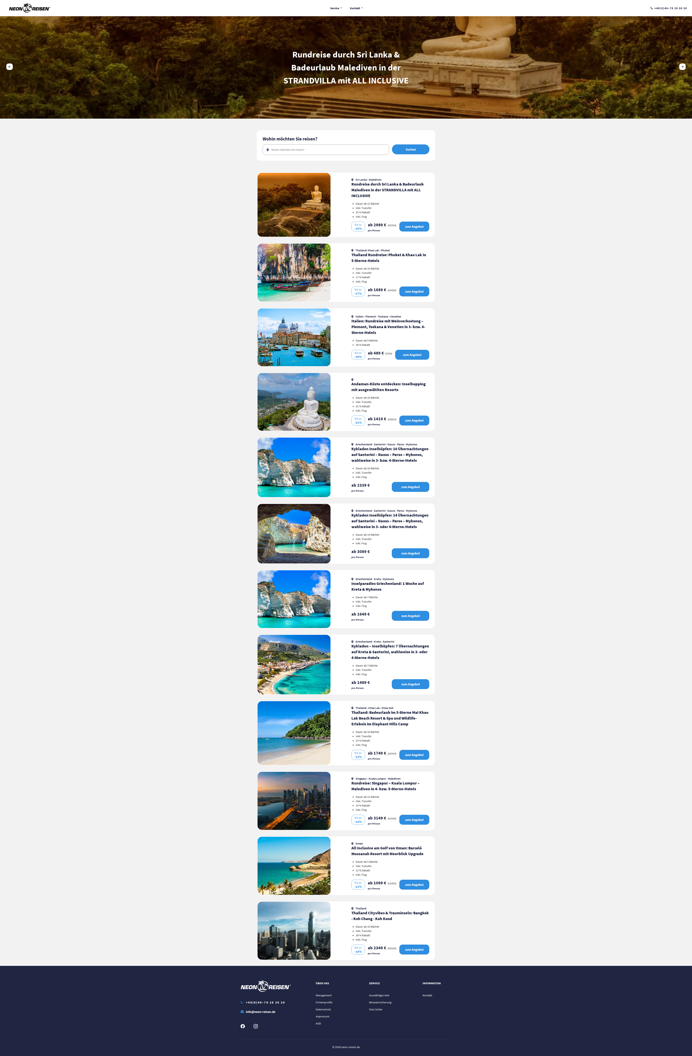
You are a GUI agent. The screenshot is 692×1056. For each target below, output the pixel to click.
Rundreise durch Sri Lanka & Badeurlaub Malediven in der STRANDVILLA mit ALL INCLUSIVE (346, 67)
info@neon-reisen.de (260, 1011)
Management (324, 995)
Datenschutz (323, 1009)
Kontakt (355, 8)
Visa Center (376, 1009)
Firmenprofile (324, 1002)
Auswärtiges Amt (379, 995)
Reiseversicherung (380, 1002)
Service (335, 8)
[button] (682, 66)
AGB (318, 1023)
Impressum (322, 1016)
